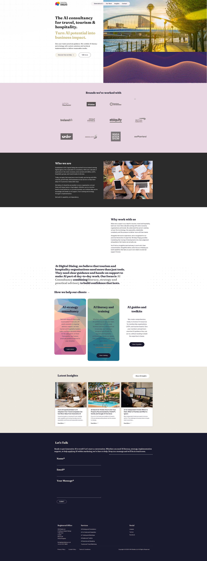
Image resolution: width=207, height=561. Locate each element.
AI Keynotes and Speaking (88, 541)
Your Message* (65, 480)
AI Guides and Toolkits (87, 538)
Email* (61, 469)
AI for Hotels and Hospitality (88, 532)
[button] (61, 423)
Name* (61, 458)
